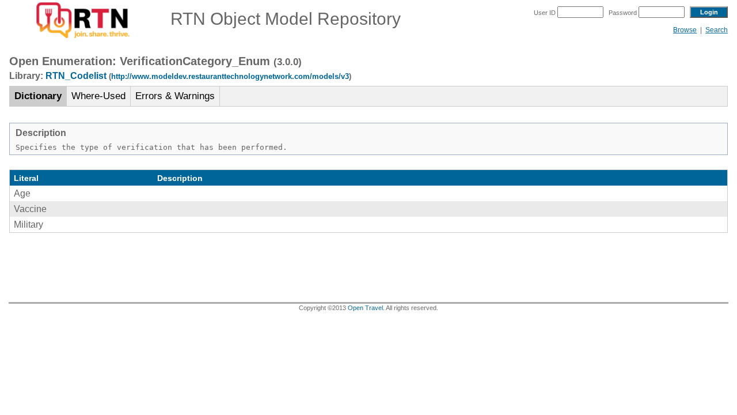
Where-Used (98, 95)
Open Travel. (366, 307)
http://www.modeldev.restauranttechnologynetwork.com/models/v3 (230, 76)
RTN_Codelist (76, 76)
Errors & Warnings (175, 95)
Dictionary (38, 95)
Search (716, 30)
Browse (685, 30)
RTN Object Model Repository (279, 18)
